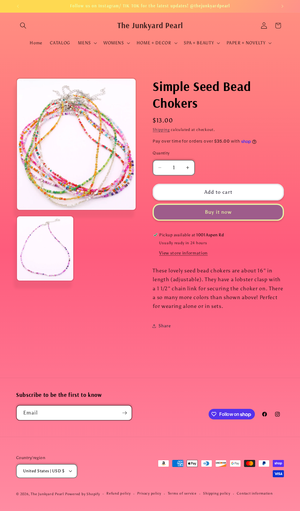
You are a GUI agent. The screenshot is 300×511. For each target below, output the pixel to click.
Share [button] (164, 325)
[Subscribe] (124, 413)
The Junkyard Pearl (47, 494)
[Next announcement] (282, 6)
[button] (23, 25)
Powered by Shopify (82, 494)
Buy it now (218, 212)
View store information (183, 253)
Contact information (255, 493)
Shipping (161, 129)
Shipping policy (216, 493)
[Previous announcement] (17, 6)
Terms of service (182, 493)
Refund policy (118, 493)
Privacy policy (149, 493)
